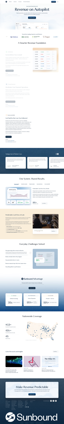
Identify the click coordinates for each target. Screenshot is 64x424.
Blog (25, 406)
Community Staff (20, 407)
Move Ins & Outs (14, 410)
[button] (10, 1)
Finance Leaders (20, 402)
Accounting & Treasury (21, 406)
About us (26, 402)
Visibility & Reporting (14, 406)
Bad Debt (8, 75)
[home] (6, 2)
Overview (31, 402)
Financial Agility (7, 407)
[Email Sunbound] (28, 407)
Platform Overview (8, 402)
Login (57, 1)
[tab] (16, 184)
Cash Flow (13, 407)
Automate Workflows (14, 402)
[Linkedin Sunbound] (25, 407)
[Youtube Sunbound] (26, 407)
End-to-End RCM (8, 406)
